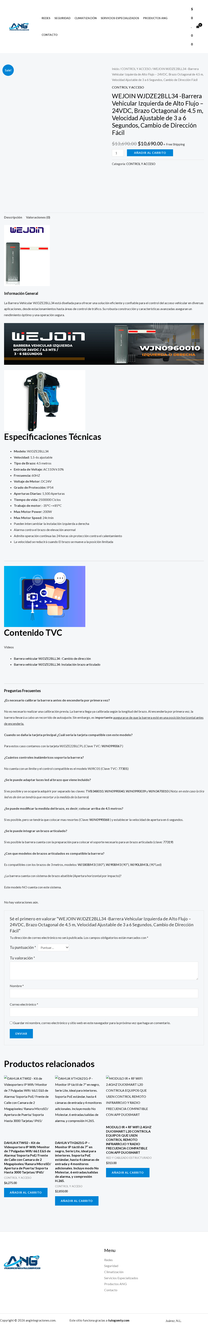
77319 (167, 842)
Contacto (49, 34)
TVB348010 (94, 791)
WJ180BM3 (86, 864)
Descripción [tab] (13, 217)
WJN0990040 (115, 791)
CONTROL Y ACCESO (136, 69)
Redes (46, 18)
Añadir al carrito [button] (26, 1192)
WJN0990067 (112, 746)
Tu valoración (22, 958)
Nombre (17, 986)
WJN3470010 (158, 791)
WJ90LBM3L (139, 864)
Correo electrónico (24, 1004)
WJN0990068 (99, 819)
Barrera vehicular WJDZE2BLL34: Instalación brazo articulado (57, 664)
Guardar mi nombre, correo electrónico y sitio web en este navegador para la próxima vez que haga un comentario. (91, 1023)
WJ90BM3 (113, 864)
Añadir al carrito (150, 152)
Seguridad (62, 18)
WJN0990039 (136, 791)
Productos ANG (155, 18)
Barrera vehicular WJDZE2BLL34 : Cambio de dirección (52, 658)
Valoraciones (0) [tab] (38, 217)
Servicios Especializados (120, 18)
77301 (123, 768)
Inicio (115, 69)
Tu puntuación (23, 947)
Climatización (86, 18)
